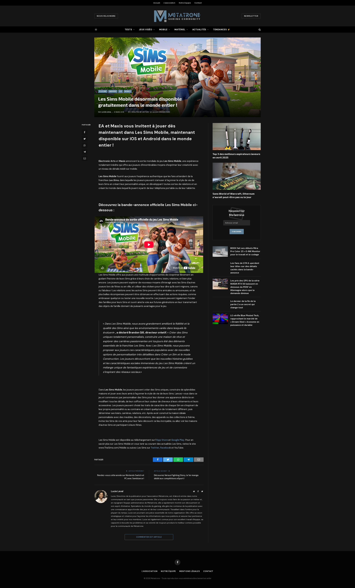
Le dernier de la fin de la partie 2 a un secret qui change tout (243, 304)
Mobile (163, 29)
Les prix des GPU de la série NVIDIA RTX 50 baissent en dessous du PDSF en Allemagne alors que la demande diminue (244, 287)
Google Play (177, 440)
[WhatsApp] (84, 145)
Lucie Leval (106, 112)
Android (112, 91)
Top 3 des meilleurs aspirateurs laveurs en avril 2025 (236, 155)
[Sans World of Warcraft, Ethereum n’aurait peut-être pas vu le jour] (237, 176)
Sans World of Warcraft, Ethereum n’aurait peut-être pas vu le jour (233, 195)
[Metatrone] (177, 15)
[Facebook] (84, 132)
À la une (102, 91)
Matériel (179, 29)
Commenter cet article (149, 537)
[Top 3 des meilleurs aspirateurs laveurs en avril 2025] (237, 136)
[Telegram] (84, 152)
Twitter (155, 447)
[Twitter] (84, 139)
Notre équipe (185, 3)
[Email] (84, 158)
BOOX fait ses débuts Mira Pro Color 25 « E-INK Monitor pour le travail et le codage (245, 251)
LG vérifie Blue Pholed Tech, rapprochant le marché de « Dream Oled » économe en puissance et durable (244, 320)
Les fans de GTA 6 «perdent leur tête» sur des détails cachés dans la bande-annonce (244, 268)
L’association (169, 3)
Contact (198, 3)
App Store (162, 440)
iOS (120, 91)
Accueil (156, 3)
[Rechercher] (259, 29)
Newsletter (251, 16)
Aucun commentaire (161, 112)
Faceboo (165, 447)
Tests (128, 29)
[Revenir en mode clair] (95, 29)
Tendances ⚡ (221, 29)
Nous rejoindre (106, 16)
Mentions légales (189, 571)
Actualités (199, 29)
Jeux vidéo (145, 29)
